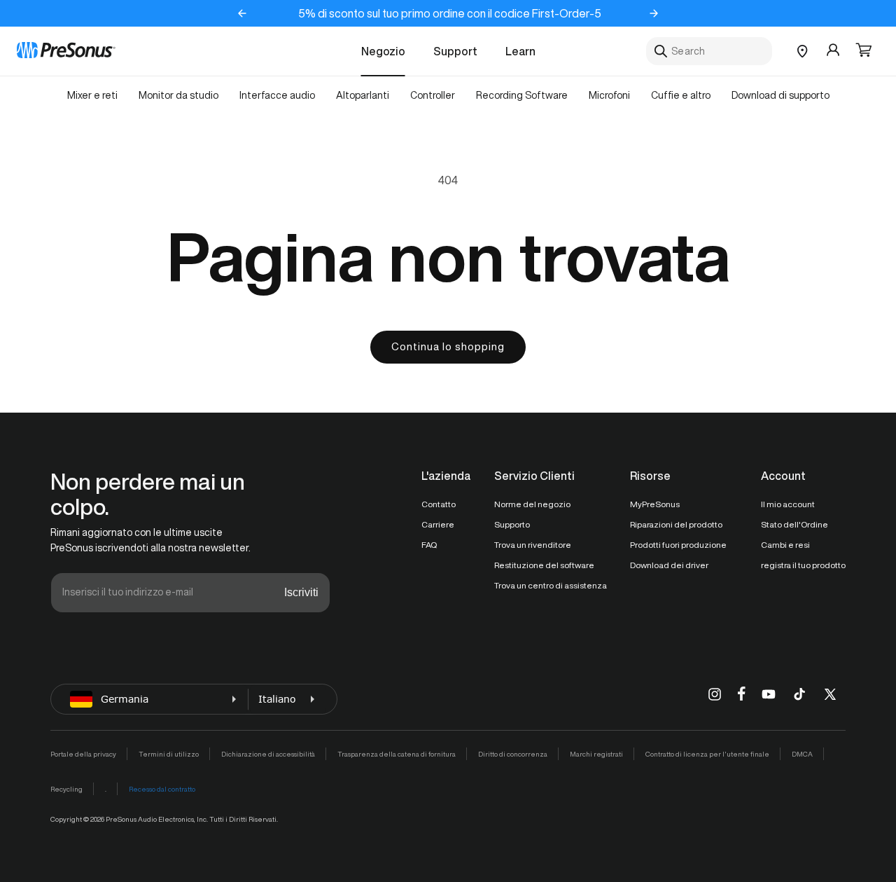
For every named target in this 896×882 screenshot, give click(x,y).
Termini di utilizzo (169, 753)
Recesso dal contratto (162, 788)
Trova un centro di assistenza (550, 585)
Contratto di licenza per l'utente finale (707, 753)
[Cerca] (660, 51)
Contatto (438, 504)
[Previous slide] (242, 13)
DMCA (802, 753)
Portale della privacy (83, 753)
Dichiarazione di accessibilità (268, 753)
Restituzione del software (544, 565)
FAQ (429, 544)
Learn (520, 51)
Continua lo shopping (448, 346)
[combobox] (709, 51)
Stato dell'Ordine (794, 524)
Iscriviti (301, 592)
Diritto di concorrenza (512, 753)
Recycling (66, 788)
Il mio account (788, 504)
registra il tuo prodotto (803, 565)
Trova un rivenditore (532, 544)
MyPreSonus (655, 504)
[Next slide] (654, 13)
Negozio (383, 51)
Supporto (512, 524)
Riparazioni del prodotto (676, 524)
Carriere (437, 524)
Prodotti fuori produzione (678, 544)
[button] (863, 51)
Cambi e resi (785, 544)
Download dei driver (669, 565)
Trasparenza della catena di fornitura (396, 753)
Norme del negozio (532, 504)
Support (455, 51)
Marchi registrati (596, 753)
